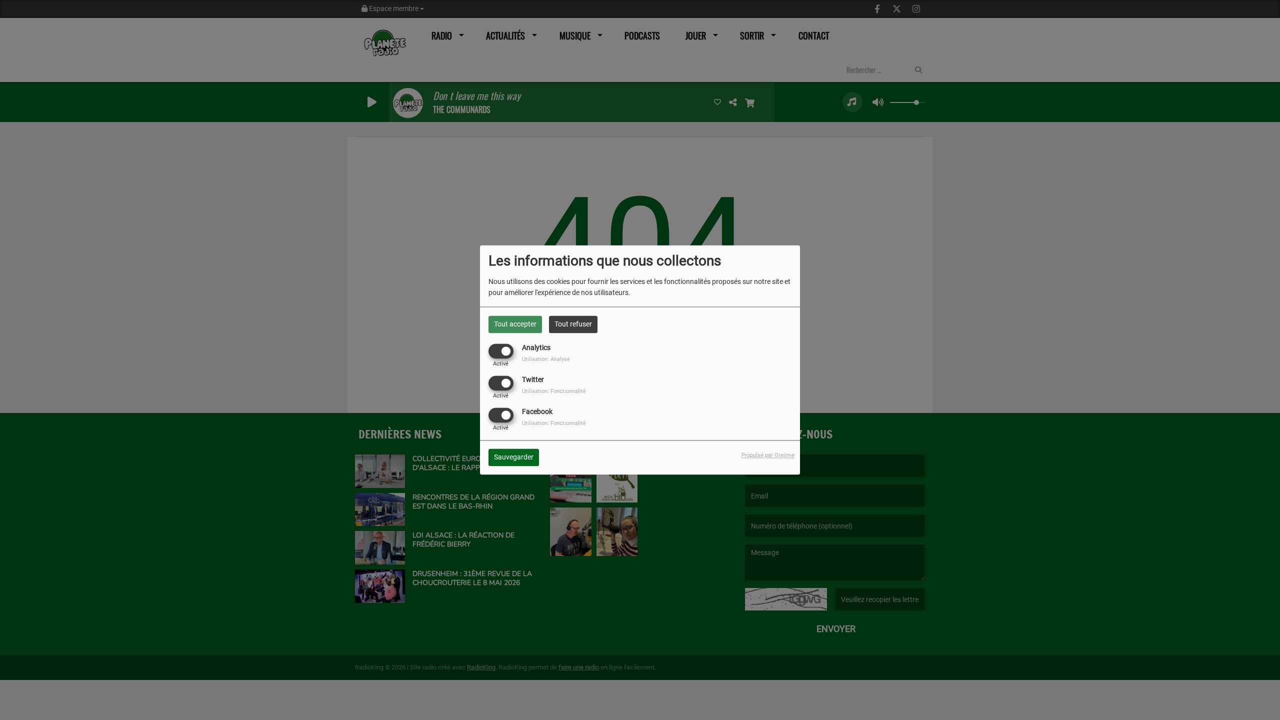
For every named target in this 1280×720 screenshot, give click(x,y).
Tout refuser (573, 324)
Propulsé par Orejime (768, 455)
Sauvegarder (514, 458)
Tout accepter (515, 324)
